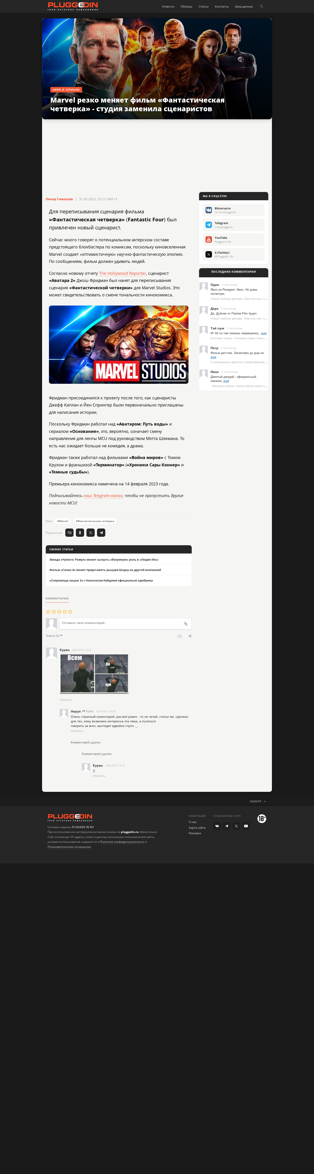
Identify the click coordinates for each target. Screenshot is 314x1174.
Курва (89, 711)
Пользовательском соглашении (69, 847)
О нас (193, 822)
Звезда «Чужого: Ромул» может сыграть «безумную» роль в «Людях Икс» (103, 559)
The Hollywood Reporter (122, 273)
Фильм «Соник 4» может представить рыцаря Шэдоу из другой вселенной (105, 570)
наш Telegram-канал (103, 495)
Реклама (195, 833)
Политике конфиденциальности (122, 842)
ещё (264, 333)
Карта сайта (197, 828)
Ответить (66, 699)
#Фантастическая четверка (95, 521)
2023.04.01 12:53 (106, 711)
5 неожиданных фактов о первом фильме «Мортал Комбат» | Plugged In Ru (260, 362)
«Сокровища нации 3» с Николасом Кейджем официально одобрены (101, 580)
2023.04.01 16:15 (115, 765)
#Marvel (62, 521)
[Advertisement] (157, 156)
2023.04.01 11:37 (82, 649)
